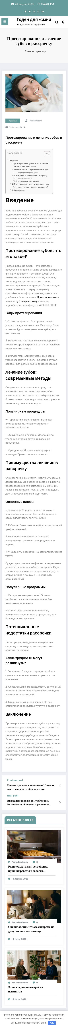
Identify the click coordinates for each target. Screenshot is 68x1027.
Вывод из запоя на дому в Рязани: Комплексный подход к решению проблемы (28, 802)
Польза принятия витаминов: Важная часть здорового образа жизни (30, 787)
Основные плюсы (24, 178)
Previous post (15, 780)
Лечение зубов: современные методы (30, 169)
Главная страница (35, 51)
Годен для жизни (34, 19)
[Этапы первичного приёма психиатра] (34, 966)
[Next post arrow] (60, 802)
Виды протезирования (26, 166)
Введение (13, 160)
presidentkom (35, 120)
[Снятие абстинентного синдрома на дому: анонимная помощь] (34, 906)
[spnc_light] (63, 23)
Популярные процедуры (27, 172)
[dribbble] (34, 11)
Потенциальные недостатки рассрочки (31, 184)
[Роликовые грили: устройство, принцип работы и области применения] (34, 846)
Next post (12, 795)
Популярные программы (28, 181)
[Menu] (4, 21)
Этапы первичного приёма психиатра (25, 989)
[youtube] (42, 11)
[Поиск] (56, 22)
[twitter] (29, 11)
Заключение (19, 190)
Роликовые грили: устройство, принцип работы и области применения (28, 868)
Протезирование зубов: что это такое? (30, 163)
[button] (45, 155)
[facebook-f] (25, 11)
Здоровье (13, 120)
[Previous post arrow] (60, 785)
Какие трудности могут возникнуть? (32, 187)
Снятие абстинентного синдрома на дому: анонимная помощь (31, 929)
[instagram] (38, 11)
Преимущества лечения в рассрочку (30, 175)
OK (52, 1022)
